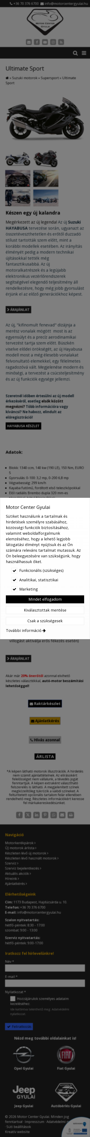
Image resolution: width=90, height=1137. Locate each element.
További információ (23, 630)
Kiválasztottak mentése (45, 610)
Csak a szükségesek (45, 620)
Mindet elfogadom (45, 599)
